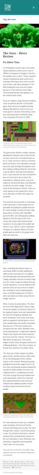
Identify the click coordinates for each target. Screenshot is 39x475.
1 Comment (17, 467)
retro (28, 464)
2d (33, 462)
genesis (17, 464)
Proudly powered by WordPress (12, 472)
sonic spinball (24, 466)
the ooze (31, 466)
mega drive (23, 464)
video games (7, 467)
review (10, 466)
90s (4, 464)
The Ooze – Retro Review (15, 54)
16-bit (30, 462)
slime (18, 466)
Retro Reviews (21, 462)
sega (14, 466)
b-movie (8, 464)
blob (12, 464)
